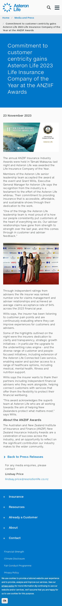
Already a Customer (23, 517)
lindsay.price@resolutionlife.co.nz (26, 479)
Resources (16, 507)
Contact (15, 538)
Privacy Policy (11, 573)
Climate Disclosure (14, 559)
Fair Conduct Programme (17, 566)
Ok (4, 600)
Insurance (16, 496)
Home (5, 18)
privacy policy (8, 586)
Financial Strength (14, 552)
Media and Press (24, 18)
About (13, 527)
